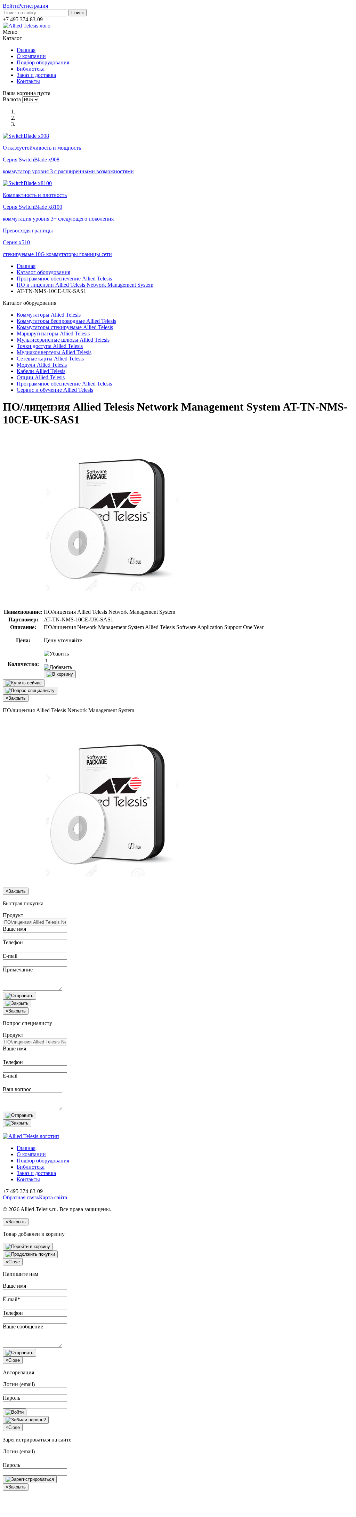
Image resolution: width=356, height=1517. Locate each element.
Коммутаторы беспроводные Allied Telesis (66, 321)
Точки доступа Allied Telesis (50, 346)
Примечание (18, 969)
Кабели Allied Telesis (41, 371)
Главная (26, 50)
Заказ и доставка (36, 75)
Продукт (13, 915)
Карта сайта (53, 1197)
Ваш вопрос (17, 1089)
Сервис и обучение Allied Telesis (55, 390)
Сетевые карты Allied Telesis (50, 359)
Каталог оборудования (43, 272)
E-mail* (11, 1299)
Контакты (28, 81)
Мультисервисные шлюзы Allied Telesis (63, 340)
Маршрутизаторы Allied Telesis (53, 333)
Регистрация (33, 6)
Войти (10, 6)
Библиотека (30, 69)
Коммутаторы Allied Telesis (49, 315)
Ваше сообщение (23, 1326)
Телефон (13, 942)
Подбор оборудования (43, 62)
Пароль (11, 1398)
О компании (31, 56)
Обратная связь (21, 1197)
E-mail (10, 956)
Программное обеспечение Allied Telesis (64, 278)
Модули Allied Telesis (42, 365)
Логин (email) (19, 1384)
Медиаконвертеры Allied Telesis (54, 352)
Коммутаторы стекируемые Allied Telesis (65, 327)
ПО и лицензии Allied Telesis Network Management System (85, 285)
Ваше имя (14, 929)
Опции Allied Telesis (41, 377)
